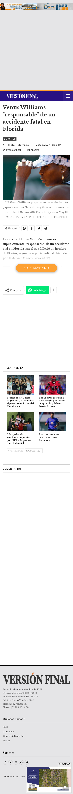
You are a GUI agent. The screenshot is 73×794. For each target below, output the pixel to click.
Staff (5, 727)
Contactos (8, 731)
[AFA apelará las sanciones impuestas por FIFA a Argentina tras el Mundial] (20, 421)
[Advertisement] (36, 49)
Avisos (6, 740)
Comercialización (13, 736)
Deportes (9, 139)
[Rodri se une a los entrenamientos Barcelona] (52, 421)
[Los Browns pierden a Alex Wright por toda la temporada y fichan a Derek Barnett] (52, 385)
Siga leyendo (36, 268)
